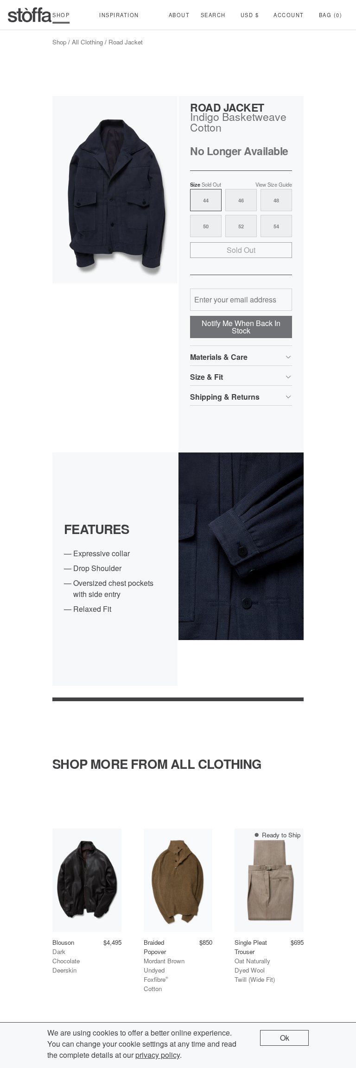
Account (288, 15)
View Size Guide (273, 184)
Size (205, 184)
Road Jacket (125, 42)
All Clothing (87, 42)
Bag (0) (331, 15)
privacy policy (157, 1054)
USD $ (250, 15)
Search (213, 15)
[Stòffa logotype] (29, 14)
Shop (59, 42)
